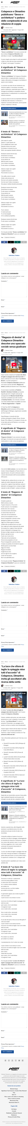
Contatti (14, 1111)
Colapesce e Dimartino (10, 237)
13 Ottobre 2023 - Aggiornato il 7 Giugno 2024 (13, 687)
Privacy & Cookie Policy (14, 1117)
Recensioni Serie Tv (14, 1102)
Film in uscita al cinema (14, 1098)
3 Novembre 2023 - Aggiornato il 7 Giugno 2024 (13, 29)
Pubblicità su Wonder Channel (14, 1113)
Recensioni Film (14, 1100)
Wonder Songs (14, 1088)
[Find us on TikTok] (22, 1060)
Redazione (14, 1115)
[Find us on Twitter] (12, 1060)
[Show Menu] (2, 2)
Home (2, 6)
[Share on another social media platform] (24, 242)
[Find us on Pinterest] (5, 1060)
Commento (4, 281)
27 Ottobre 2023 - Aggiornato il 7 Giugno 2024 (17, 126)
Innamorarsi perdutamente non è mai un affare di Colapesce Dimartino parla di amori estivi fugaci (18, 113)
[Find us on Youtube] (19, 1060)
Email (3, 306)
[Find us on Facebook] (16, 1060)
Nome (3, 300)
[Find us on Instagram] (9, 1060)
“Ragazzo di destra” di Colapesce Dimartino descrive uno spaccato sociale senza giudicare (17, 122)
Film (14, 1092)
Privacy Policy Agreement (8, 313)
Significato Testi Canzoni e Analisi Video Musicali (14, 1090)
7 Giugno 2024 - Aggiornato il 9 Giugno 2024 (17, 118)
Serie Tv (14, 1094)
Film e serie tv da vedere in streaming (14, 1096)
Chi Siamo (14, 1109)
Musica (6, 6)
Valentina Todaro (9, 27)
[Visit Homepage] (15, 2)
